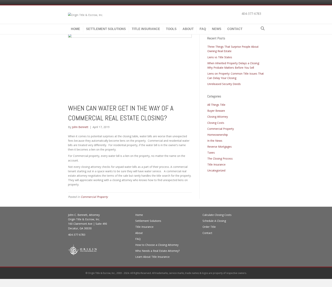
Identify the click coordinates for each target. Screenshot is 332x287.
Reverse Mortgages (219, 146)
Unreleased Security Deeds (224, 84)
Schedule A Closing (214, 221)
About (188, 29)
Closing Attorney (217, 116)
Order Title (209, 227)
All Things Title (216, 104)
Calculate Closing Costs (217, 215)
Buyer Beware (216, 110)
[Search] (261, 28)
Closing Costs (215, 123)
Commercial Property (94, 197)
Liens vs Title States (219, 57)
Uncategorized (216, 170)
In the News (214, 140)
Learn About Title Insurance (152, 257)
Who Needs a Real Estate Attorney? (157, 251)
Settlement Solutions (106, 29)
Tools (171, 29)
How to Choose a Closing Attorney (156, 245)
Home (75, 29)
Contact (234, 29)
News (216, 29)
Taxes (211, 152)
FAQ (203, 29)
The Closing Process (220, 158)
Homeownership (217, 134)
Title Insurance (146, 29)
